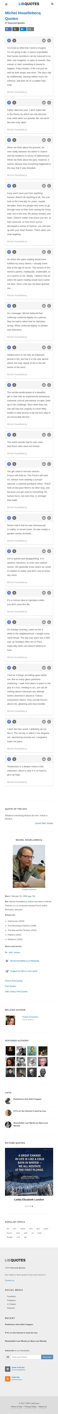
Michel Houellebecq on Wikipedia (24, 961)
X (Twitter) (11, 1304)
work (26, 1233)
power (46, 1229)
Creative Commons (29, 889)
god (38, 1229)
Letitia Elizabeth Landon (29, 1199)
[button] (52, 3)
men (18, 1237)
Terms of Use (16, 1407)
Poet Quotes (10, 986)
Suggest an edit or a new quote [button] (23, 971)
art (33, 1233)
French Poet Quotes (14, 981)
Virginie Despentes (30, 1017)
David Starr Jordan (44, 823)
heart (40, 1233)
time (31, 1229)
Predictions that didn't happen (27, 1099)
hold (10, 952)
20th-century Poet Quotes (16, 991)
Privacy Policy (30, 1407)
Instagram (11, 1300)
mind (18, 1233)
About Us (43, 1407)
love (14, 1229)
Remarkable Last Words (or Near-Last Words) (26, 1341)
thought (10, 1237)
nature (22, 1229)
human (17, 952)
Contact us (9, 1280)
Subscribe (47, 1357)
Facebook (11, 1296)
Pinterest (11, 1308)
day (25, 1237)
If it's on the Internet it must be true (29, 1111)
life (6, 952)
